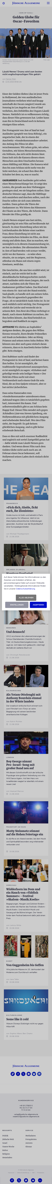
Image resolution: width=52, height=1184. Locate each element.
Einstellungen (17, 605)
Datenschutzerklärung (25, 588)
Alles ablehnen (26, 598)
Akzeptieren (38, 605)
